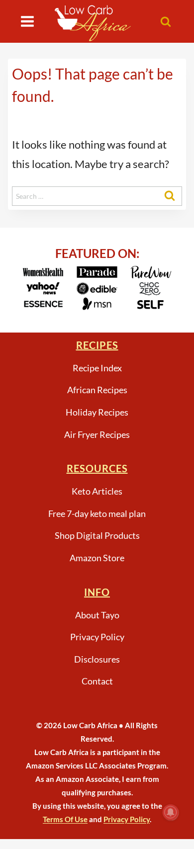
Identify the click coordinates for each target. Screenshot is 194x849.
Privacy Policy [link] (126, 819)
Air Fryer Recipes (97, 434)
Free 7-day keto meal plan (97, 513)
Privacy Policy (97, 636)
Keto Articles (97, 491)
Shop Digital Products (97, 535)
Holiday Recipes (97, 412)
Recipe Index (97, 367)
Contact (97, 681)
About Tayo (97, 614)
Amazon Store (97, 557)
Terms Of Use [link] (65, 819)
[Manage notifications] (171, 812)
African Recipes (97, 389)
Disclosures (97, 659)
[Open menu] (27, 21)
